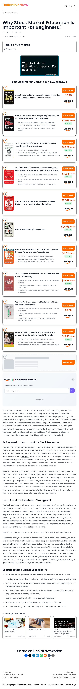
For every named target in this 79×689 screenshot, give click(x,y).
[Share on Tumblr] (49, 655)
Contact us (69, 685)
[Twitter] (75, 685)
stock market (53, 410)
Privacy (43, 685)
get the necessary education (57, 422)
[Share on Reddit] (45, 655)
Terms (36, 685)
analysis (25, 456)
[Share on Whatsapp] (41, 655)
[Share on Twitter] (29, 655)
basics (30, 450)
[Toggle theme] (73, 379)
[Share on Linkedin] (33, 655)
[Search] (71, 6)
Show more (11, 49)
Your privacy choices (55, 685)
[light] (75, 6)
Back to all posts (11, 13)
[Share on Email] (53, 655)
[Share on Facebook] (26, 655)
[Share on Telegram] (37, 655)
